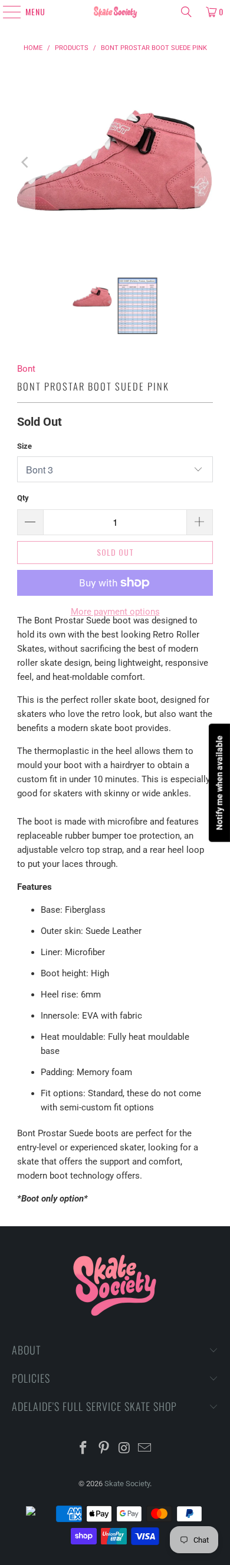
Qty (23, 497)
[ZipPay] (40, 1514)
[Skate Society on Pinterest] (104, 1449)
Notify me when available (219, 782)
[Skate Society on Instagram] (125, 1449)
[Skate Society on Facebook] (84, 1449)
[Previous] (26, 162)
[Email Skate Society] (145, 1449)
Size (24, 446)
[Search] (186, 12)
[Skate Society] (115, 12)
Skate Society (127, 1483)
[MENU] (7, 12)
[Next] (204, 162)
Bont (26, 368)
